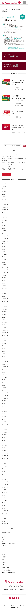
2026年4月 (5, 194)
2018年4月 (5, 442)
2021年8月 (5, 340)
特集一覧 (4, 559)
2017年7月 (5, 463)
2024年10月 (5, 241)
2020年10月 (5, 367)
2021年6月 (5, 346)
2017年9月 (5, 461)
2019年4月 (5, 414)
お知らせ (4, 545)
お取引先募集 (5, 567)
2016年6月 (5, 497)
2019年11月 (5, 395)
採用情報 (4, 562)
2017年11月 (5, 456)
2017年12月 (5, 453)
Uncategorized (6, 532)
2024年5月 (5, 254)
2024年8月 (5, 246)
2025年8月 (5, 215)
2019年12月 (5, 393)
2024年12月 (5, 236)
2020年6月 (5, 377)
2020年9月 (5, 369)
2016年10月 (5, 487)
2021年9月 (5, 338)
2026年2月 (5, 199)
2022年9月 (5, 306)
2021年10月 (5, 335)
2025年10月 (5, 210)
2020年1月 (5, 390)
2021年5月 (5, 348)
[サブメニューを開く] (25, 557)
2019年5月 (5, 411)
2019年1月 (5, 421)
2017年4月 (5, 471)
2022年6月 (5, 314)
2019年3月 (5, 416)
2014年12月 (5, 521)
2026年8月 (5, 183)
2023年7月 (5, 280)
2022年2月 (5, 325)
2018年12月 (5, 424)
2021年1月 (5, 359)
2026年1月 (5, 202)
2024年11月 (5, 238)
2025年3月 (5, 228)
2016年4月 (5, 503)
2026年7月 (5, 186)
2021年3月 (5, 353)
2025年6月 (5, 220)
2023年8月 (5, 278)
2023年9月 (5, 275)
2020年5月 (5, 380)
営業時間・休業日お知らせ (8, 543)
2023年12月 (5, 267)
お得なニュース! (6, 539)
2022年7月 (5, 312)
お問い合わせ (5, 565)
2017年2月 (5, 476)
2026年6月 (5, 189)
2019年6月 (5, 408)
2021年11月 (5, 333)
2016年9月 (5, 489)
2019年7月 (5, 406)
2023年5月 (5, 285)
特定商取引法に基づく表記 (8, 572)
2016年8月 (5, 492)
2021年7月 (5, 343)
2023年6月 (5, 283)
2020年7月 (5, 374)
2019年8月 (5, 403)
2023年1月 (5, 296)
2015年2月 (5, 516)
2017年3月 (5, 474)
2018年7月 (5, 435)
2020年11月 (5, 364)
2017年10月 (5, 458)
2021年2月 (5, 356)
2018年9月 (5, 429)
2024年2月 (5, 262)
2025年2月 (5, 230)
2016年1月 (5, 505)
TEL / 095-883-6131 (8, 588)
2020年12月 (5, 361)
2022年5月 (5, 317)
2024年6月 (5, 251)
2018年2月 (5, 448)
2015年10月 (5, 510)
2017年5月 (5, 469)
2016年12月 (5, 482)
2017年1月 (5, 479)
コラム (3, 534)
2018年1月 (5, 450)
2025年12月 (5, 204)
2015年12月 (5, 508)
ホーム (3, 554)
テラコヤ (4, 538)
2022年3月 (5, 322)
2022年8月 (5, 309)
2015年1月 (5, 518)
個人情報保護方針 (6, 570)
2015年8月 (5, 513)
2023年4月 (5, 288)
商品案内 (4, 536)
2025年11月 (5, 207)
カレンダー (4, 541)
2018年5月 (5, 440)
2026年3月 (5, 196)
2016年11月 (5, 484)
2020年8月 (5, 372)
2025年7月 (5, 217)
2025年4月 (5, 225)
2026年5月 (5, 191)
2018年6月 (5, 437)
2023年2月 (5, 293)
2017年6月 (5, 466)
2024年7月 (5, 249)
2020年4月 (5, 382)
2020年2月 (5, 387)
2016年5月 (5, 500)
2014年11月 (5, 524)
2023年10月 (5, 272)
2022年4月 (5, 319)
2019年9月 (5, 401)
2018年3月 (5, 445)
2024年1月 (5, 264)
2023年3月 (5, 291)
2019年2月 (5, 419)
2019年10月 (5, 398)
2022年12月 (5, 298)
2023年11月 (5, 270)
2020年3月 (5, 385)
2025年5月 (5, 223)
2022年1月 (5, 327)
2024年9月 (5, 244)
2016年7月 (5, 495)
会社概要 (4, 557)
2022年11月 (5, 301)
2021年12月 (5, 330)
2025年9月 (5, 212)
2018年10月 (5, 427)
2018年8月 (5, 432)
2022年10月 (5, 304)
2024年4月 (5, 257)
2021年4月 (5, 351)
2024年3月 (5, 259)
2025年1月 (5, 233)
